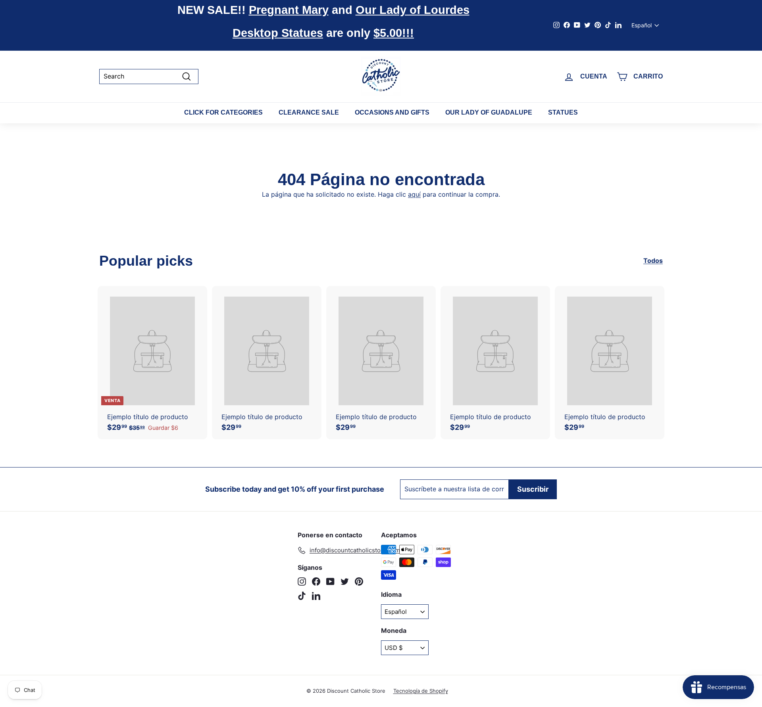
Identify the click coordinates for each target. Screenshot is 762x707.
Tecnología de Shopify (420, 691)
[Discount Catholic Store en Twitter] (345, 581)
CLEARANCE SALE (309, 112)
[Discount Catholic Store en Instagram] (302, 581)
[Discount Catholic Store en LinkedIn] (316, 596)
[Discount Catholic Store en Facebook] (316, 581)
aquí (414, 194)
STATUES (563, 112)
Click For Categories (223, 112)
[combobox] (149, 76)
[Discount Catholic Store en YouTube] (330, 581)
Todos (653, 260)
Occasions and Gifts (392, 112)
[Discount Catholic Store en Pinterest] (359, 581)
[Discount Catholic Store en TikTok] (302, 596)
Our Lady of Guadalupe (488, 112)
